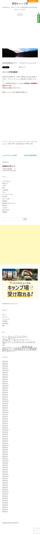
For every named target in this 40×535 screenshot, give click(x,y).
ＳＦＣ (13, 351)
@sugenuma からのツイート (10, 303)
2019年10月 (5, 460)
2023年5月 (5, 405)
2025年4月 (5, 379)
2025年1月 (5, 383)
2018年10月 (5, 476)
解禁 (9, 143)
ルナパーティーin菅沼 (9, 155)
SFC (3, 336)
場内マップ (5, 183)
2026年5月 (5, 361)
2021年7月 (5, 436)
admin (31, 143)
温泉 (3, 325)
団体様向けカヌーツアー (9, 203)
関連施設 (4, 212)
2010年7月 (5, 507)
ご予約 (4, 185)
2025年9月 (5, 372)
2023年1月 (5, 410)
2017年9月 (5, 494)
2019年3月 (5, 471)
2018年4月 (5, 487)
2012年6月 (5, 500)
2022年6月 (5, 419)
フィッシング (18, 141)
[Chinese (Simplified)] (3, 166)
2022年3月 (5, 425)
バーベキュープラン (7, 194)
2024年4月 (5, 394)
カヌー (4, 314)
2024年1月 (5, 399)
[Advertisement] (20, 31)
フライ (20, 339)
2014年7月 (5, 496)
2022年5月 (5, 421)
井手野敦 (19, 347)
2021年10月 (5, 430)
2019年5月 (5, 469)
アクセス (4, 207)
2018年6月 (5, 483)
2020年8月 (5, 449)
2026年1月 (5, 368)
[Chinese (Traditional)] (5, 166)
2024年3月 (5, 396)
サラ (17, 339)
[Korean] (14, 166)
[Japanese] (12, 166)
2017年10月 (5, 491)
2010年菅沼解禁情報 (31, 155)
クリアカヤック (6, 181)
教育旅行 (4, 205)
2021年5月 (5, 438)
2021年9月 (5, 432)
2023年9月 (5, 403)
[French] (8, 166)
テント (4, 192)
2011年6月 (5, 502)
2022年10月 (5, 412)
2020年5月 (5, 454)
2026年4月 (5, 363)
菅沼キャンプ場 (9, 349)
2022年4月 (5, 423)
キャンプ (11, 141)
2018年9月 (5, 478)
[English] (7, 166)
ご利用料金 (5, 190)
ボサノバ (24, 339)
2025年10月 (5, 370)
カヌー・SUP (6, 198)
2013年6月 (5, 498)
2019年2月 (5, 474)
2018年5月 (5, 485)
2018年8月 (5, 480)
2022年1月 (5, 427)
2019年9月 (5, 463)
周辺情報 (4, 201)
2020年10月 (5, 445)
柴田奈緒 (27, 346)
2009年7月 (5, 511)
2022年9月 (5, 414)
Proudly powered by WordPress (10, 522)
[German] (10, 166)
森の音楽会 (5, 323)
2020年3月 (5, 458)
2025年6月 (5, 377)
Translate (14, 170)
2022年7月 (5, 416)
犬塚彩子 (35, 347)
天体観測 (4, 321)
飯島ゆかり (9, 351)
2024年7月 (5, 390)
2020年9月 (5, 447)
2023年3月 (5, 407)
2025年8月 (5, 374)
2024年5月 (5, 392)
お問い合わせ (5, 209)
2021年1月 (5, 443)
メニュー (20, 14)
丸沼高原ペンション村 (12, 347)
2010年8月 (5, 505)
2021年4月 (5, 441)
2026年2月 (5, 366)
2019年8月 (5, 465)
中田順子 (4, 347)
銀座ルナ (4, 351)
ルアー (28, 339)
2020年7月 (5, 452)
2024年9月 (5, 388)
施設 (3, 187)
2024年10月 (5, 385)
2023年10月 (5, 401)
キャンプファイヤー (17, 336)
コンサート (9, 338)
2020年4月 (5, 456)
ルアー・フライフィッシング (19, 343)
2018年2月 (5, 489)
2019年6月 (5, 467)
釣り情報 (8, 88)
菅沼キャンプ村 (20, 3)
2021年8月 (5, 434)
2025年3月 (5, 381)
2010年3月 (5, 509)
